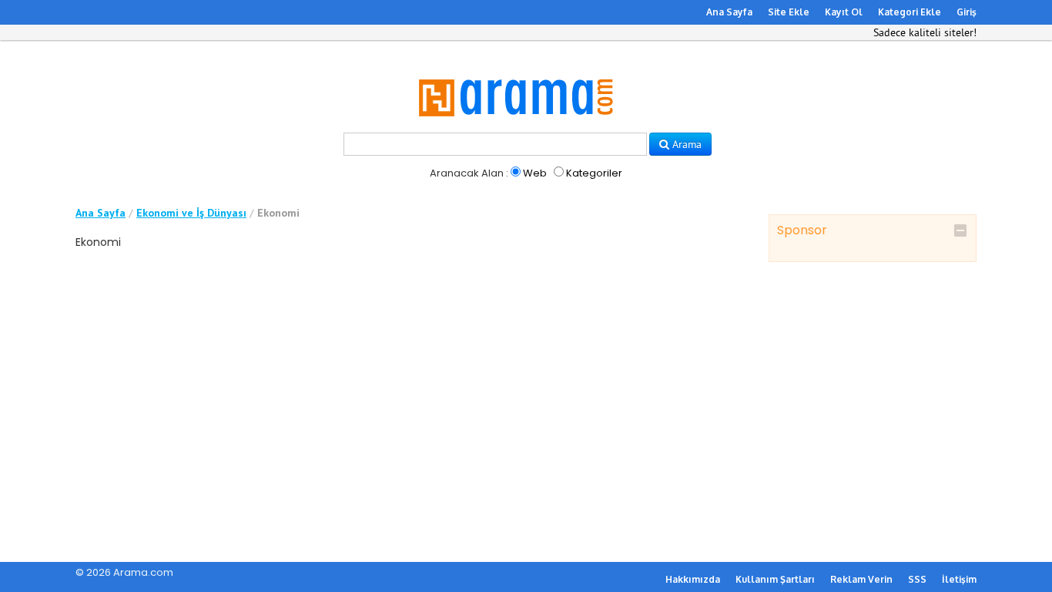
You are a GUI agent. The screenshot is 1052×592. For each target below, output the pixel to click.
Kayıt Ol (844, 12)
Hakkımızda (692, 579)
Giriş (967, 12)
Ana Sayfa (729, 12)
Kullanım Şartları (775, 579)
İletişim (959, 579)
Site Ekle (788, 12)
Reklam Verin (861, 579)
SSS (917, 579)
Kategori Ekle (909, 12)
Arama (685, 144)
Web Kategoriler (571, 173)
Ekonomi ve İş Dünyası (191, 213)
